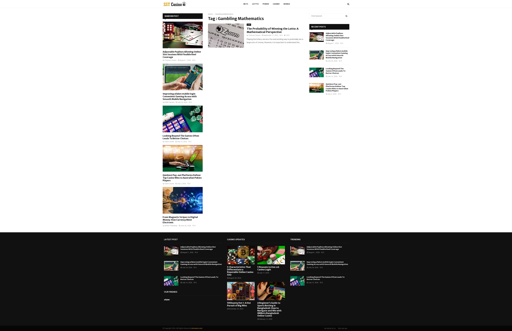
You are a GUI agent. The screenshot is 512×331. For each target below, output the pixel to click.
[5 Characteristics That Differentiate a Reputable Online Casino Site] (241, 255)
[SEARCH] (346, 16)
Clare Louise (169, 142)
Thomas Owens (254, 35)
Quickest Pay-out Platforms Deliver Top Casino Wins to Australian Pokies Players (182, 178)
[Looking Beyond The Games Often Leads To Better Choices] (183, 119)
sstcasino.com (196, 328)
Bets (245, 4)
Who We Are (342, 328)
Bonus (287, 4)
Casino (276, 4)
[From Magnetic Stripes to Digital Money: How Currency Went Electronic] (183, 200)
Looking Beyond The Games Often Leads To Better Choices (181, 137)
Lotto (255, 4)
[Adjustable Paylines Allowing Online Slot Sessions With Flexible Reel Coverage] (183, 35)
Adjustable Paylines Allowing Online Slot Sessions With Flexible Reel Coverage (182, 54)
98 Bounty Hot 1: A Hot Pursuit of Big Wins (239, 304)
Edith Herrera (169, 102)
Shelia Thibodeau (171, 226)
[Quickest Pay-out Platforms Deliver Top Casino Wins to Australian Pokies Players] (183, 158)
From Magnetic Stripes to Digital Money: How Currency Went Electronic (180, 220)
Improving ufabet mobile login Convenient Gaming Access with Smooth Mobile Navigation (180, 96)
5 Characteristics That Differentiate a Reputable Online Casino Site (240, 271)
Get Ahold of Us (330, 328)
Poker (266, 4)
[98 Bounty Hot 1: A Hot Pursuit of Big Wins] (241, 291)
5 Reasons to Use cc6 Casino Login (268, 268)
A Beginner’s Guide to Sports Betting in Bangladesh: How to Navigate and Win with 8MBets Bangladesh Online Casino (269, 309)
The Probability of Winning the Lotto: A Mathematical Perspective (273, 30)
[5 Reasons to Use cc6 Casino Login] (271, 255)
